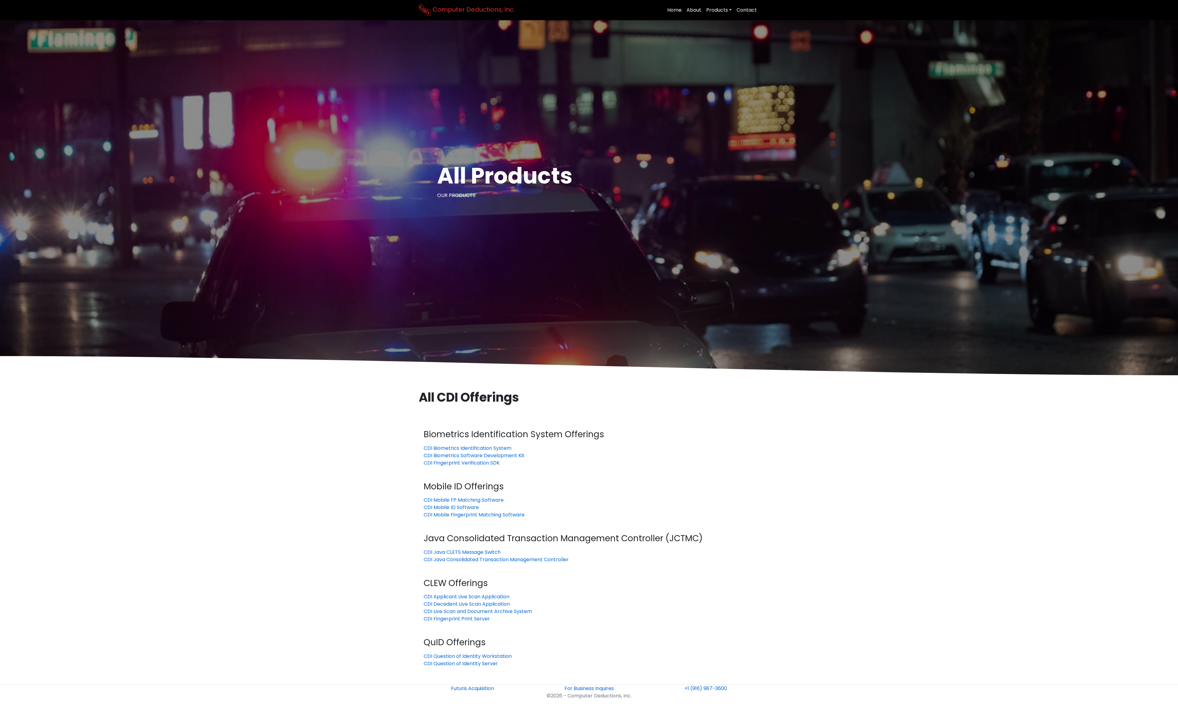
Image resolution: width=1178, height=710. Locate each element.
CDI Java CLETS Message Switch (462, 552)
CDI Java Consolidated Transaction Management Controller (496, 559)
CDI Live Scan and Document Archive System (478, 611)
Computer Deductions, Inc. (473, 9)
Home (674, 10)
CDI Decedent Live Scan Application (467, 604)
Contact (747, 10)
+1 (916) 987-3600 (705, 688)
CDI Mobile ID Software (451, 507)
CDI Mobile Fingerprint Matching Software (474, 514)
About (694, 10)
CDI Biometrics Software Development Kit (474, 455)
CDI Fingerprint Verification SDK (462, 462)
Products (717, 10)
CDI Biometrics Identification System (467, 448)
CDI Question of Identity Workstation (468, 656)
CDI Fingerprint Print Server (457, 618)
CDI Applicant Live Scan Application (466, 596)
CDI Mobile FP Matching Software (464, 500)
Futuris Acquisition (472, 688)
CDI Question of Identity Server (461, 663)
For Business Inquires (589, 688)
